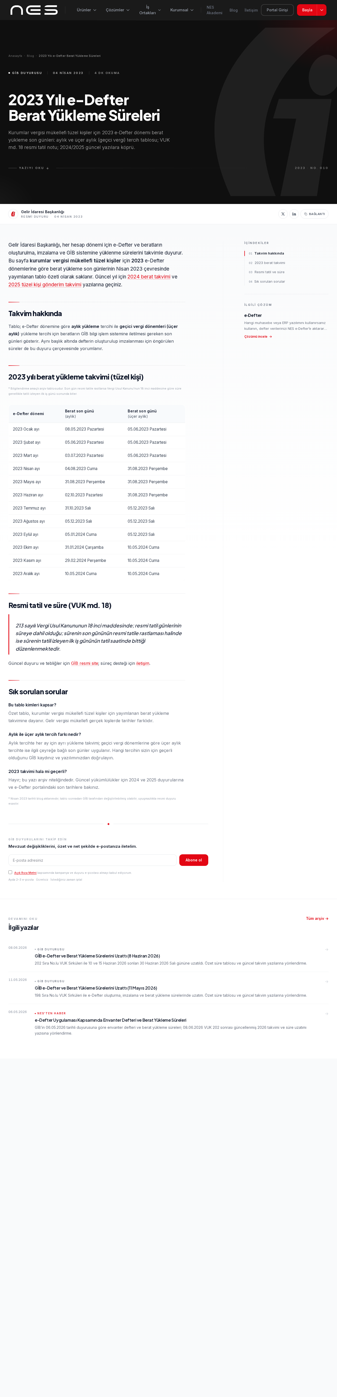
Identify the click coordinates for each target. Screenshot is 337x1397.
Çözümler (115, 9)
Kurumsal (179, 9)
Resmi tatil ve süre (267, 272)
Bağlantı (317, 214)
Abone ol (194, 860)
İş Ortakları (147, 10)
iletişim (142, 663)
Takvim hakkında (266, 253)
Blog (234, 10)
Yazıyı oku (34, 168)
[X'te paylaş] (283, 214)
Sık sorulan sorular (267, 281)
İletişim (251, 10)
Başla (307, 10)
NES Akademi (214, 10)
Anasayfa (15, 56)
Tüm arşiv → (317, 918)
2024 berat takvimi (148, 277)
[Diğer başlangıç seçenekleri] (321, 10)
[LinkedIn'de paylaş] (294, 214)
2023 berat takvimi (267, 263)
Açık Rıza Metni (25, 873)
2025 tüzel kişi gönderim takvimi (44, 285)
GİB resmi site (84, 663)
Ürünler (84, 9)
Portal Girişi (277, 10)
